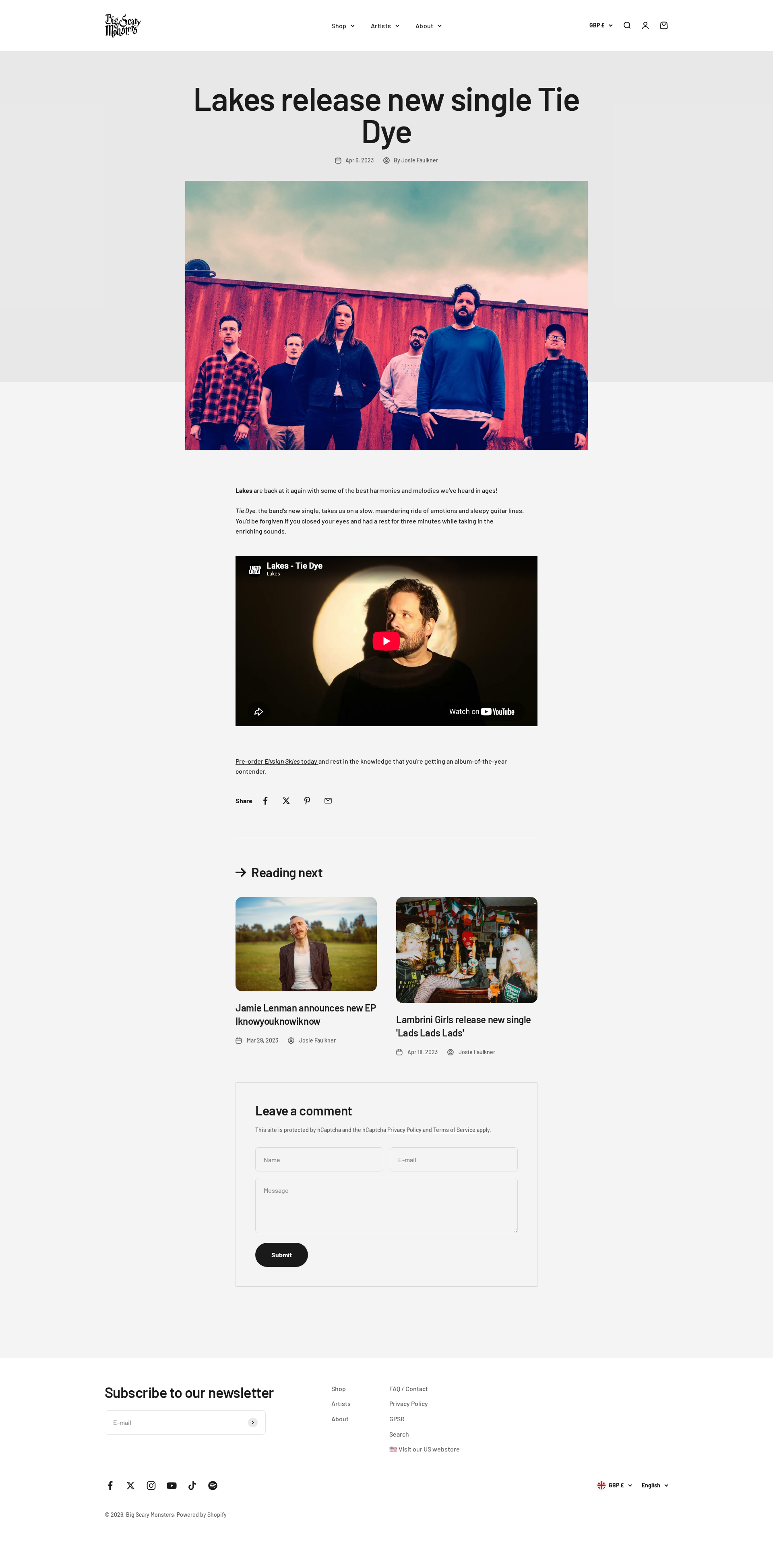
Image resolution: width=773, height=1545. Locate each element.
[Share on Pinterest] (307, 801)
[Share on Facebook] (265, 801)
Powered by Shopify (202, 1514)
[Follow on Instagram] (151, 1485)
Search (399, 1434)
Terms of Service (454, 1129)
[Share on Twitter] (286, 801)
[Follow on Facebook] (110, 1485)
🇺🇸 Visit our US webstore (424, 1449)
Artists (381, 25)
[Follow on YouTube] (171, 1485)
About (424, 25)
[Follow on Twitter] (130, 1485)
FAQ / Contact (408, 1388)
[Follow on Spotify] (212, 1485)
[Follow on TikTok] (192, 1485)
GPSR (397, 1418)
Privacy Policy (404, 1129)
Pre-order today (277, 761)
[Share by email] (328, 801)
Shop (339, 25)
